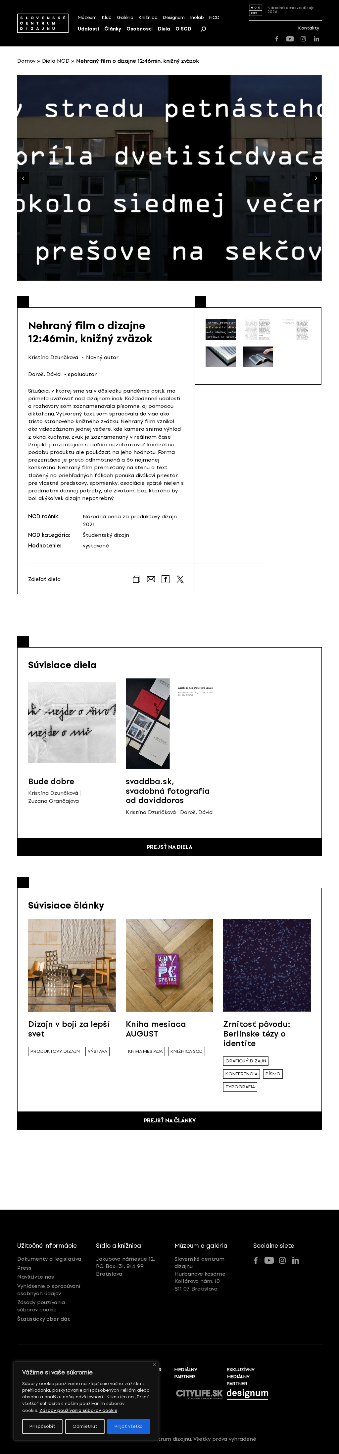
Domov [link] (26, 61)
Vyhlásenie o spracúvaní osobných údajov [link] (48, 1289)
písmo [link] (273, 1074)
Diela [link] (164, 29)
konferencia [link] (241, 1074)
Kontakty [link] (308, 28)
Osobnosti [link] (139, 29)
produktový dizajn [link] (55, 1051)
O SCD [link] (183, 29)
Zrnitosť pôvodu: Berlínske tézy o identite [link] (256, 1033)
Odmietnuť (85, 1426)
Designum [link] (174, 17)
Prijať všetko (129, 1426)
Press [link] (24, 1268)
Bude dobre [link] (51, 781)
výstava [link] (97, 1051)
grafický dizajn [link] (245, 1061)
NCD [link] (214, 17)
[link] (43, 23)
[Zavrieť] (154, 1364)
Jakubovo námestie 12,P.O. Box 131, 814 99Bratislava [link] (125, 1266)
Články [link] (112, 29)
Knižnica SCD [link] (186, 1051)
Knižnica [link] (148, 17)
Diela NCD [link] (56, 61)
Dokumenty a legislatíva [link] (49, 1259)
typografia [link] (240, 1087)
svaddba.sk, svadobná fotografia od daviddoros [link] (168, 791)
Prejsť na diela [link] (169, 847)
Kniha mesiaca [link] (145, 1051)
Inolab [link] (197, 17)
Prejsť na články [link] (170, 1120)
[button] (316, 178)
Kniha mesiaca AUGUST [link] (156, 1029)
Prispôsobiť (42, 1426)
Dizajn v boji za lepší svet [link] (69, 1029)
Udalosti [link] (88, 29)
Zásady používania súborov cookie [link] (78, 1410)
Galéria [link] (125, 17)
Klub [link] (107, 17)
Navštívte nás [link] (35, 1277)
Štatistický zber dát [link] (43, 1319)
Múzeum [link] (87, 17)
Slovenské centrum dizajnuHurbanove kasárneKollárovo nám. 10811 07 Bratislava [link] (199, 1274)
